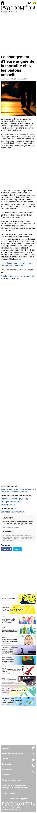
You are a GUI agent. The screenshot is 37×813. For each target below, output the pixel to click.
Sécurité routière (30, 276)
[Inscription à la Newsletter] (33, 4)
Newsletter (7, 769)
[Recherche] (28, 4)
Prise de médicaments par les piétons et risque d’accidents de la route (18, 490)
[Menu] (8, 4)
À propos (6, 775)
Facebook (6, 549)
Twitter (17, 549)
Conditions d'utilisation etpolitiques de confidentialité (15, 786)
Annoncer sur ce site (11, 780)
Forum (5, 759)
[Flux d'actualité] (33, 767)
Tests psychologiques (12, 753)
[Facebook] (33, 755)
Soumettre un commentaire (13, 512)
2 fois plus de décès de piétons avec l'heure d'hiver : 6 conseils (17, 264)
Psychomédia (6, 79)
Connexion (7, 764)
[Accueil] (3, 4)
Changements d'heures (11, 502)
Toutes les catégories (18, 799)
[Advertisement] (18, 33)
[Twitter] (33, 761)
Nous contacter (9, 793)
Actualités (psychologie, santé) (14, 499)
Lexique (5, 748)
